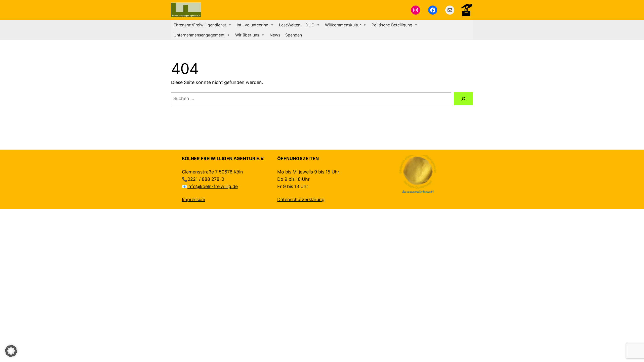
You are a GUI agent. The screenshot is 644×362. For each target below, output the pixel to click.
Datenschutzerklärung (301, 199)
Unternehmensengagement (199, 34)
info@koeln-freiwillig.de (212, 186)
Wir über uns (247, 34)
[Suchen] (463, 98)
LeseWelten (289, 24)
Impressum (193, 199)
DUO (309, 24)
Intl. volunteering (252, 24)
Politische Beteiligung (392, 24)
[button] (11, 351)
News (275, 34)
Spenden (293, 34)
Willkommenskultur (343, 24)
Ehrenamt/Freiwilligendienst (200, 24)
